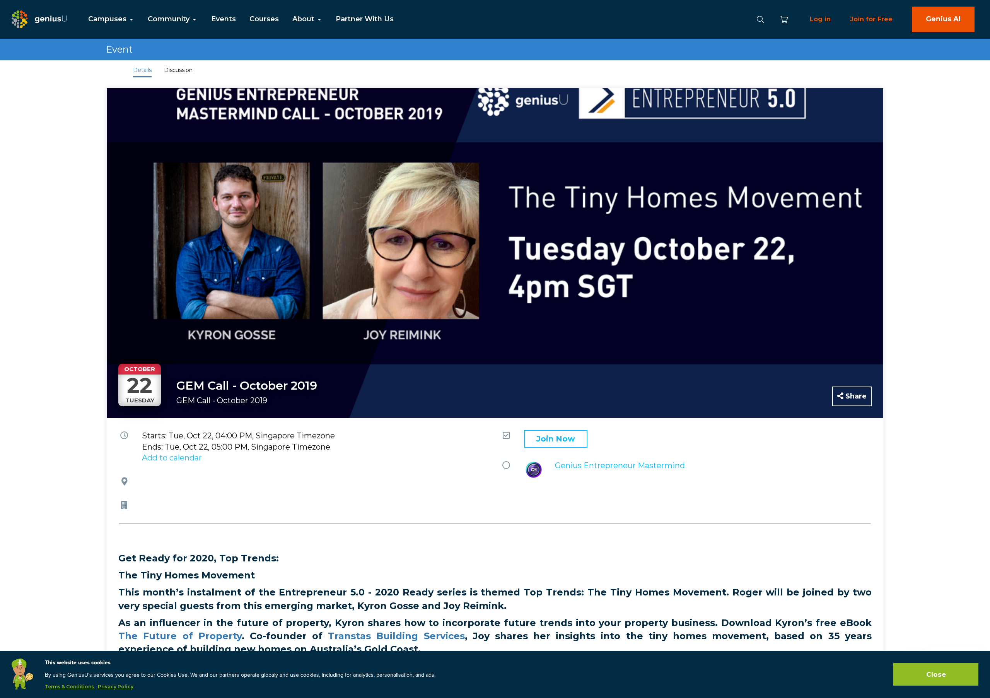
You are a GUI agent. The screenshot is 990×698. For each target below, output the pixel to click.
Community (169, 19)
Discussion (178, 70)
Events (223, 19)
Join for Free (871, 19)
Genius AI (943, 19)
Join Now (555, 438)
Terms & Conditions (69, 686)
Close (936, 674)
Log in (820, 19)
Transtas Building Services (396, 636)
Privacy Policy (115, 686)
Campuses (108, 19)
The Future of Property (180, 636)
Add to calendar (172, 457)
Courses (264, 19)
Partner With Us (365, 19)
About (304, 19)
